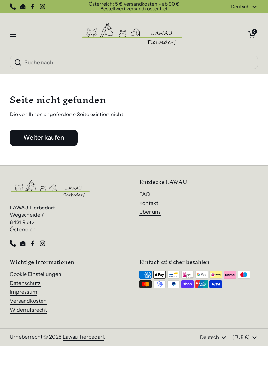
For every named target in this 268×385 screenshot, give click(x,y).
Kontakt (148, 203)
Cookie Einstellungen (35, 274)
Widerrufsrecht (28, 310)
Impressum (23, 292)
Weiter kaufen (43, 137)
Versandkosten (28, 301)
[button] (251, 34)
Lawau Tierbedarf (83, 337)
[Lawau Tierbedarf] (132, 34)
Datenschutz (25, 283)
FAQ (144, 194)
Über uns (150, 212)
